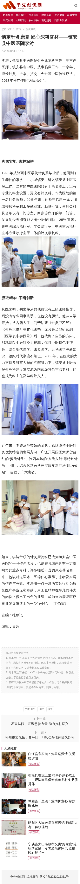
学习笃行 (21, 15)
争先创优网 (17, 876)
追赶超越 (46, 20)
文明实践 (21, 20)
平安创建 (8, 20)
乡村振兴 (34, 20)
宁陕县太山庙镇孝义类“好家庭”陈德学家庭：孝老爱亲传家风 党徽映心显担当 (52, 848)
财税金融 (46, 15)
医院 (41, 709)
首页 (18, 29)
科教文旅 (72, 15)
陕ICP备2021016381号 (54, 876)
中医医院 (30, 709)
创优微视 (31, 29)
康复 (50, 709)
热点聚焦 (8, 15)
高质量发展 (60, 20)
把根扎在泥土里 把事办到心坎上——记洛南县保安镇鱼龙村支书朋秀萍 (53, 779)
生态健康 (59, 15)
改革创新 (34, 15)
